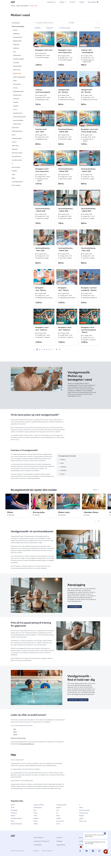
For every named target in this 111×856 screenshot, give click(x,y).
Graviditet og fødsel (18, 59)
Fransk (35, 813)
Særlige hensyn (17, 95)
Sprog (13, 135)
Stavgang (15, 106)
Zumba (15, 734)
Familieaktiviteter (16, 156)
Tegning (81, 818)
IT (12, 163)
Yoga (14, 729)
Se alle (95, 490)
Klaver (58, 815)
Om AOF (71, 2)
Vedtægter (59, 841)
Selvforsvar (16, 98)
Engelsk (58, 807)
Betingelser (36, 850)
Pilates (15, 80)
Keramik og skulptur (84, 810)
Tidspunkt (37, 28)
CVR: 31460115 (38, 845)
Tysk (57, 810)
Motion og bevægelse (22, 5)
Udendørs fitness (17, 113)
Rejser (13, 178)
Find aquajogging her (75, 606)
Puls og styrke (17, 84)
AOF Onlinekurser (38, 837)
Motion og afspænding (19, 77)
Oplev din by (15, 145)
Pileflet (36, 824)
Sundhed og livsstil (17, 160)
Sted (72, 23)
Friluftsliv (14, 171)
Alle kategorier (16, 23)
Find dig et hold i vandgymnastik (78, 700)
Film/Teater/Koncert (17, 182)
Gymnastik (16, 62)
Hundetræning (38, 807)
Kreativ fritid (15, 127)
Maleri (12, 821)
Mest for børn (16, 70)
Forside (13, 5)
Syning (35, 821)
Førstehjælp (14, 810)
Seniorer (14, 142)
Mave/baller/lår (17, 66)
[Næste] (98, 521)
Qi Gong (15, 88)
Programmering (83, 813)
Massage (36, 818)
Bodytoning (16, 44)
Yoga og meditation (18, 120)
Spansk (13, 805)
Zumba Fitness (17, 124)
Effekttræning (17, 55)
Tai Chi (15, 109)
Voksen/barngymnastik (19, 117)
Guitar (35, 815)
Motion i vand (17, 73)
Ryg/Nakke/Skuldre (18, 91)
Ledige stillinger (60, 845)
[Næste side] (59, 349)
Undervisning (50, 2)
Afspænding (16, 33)
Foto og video (60, 821)
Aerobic (15, 30)
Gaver (13, 174)
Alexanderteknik (17, 37)
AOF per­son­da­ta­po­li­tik (47, 850)
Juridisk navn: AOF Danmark (41, 841)
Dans (14, 52)
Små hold (15, 102)
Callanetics (16, 48)
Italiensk (13, 815)
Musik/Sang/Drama (17, 131)
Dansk (12, 807)
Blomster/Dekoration (16, 824)
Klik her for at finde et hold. (18, 738)
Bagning (81, 815)
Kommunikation (16, 167)
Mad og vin (15, 149)
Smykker (58, 818)
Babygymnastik (17, 41)
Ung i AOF (59, 837)
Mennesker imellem (17, 153)
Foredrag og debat (17, 138)
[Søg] (35, 22)
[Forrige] (95, 521)
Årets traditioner (16, 185)
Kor (57, 813)
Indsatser (61, 2)
